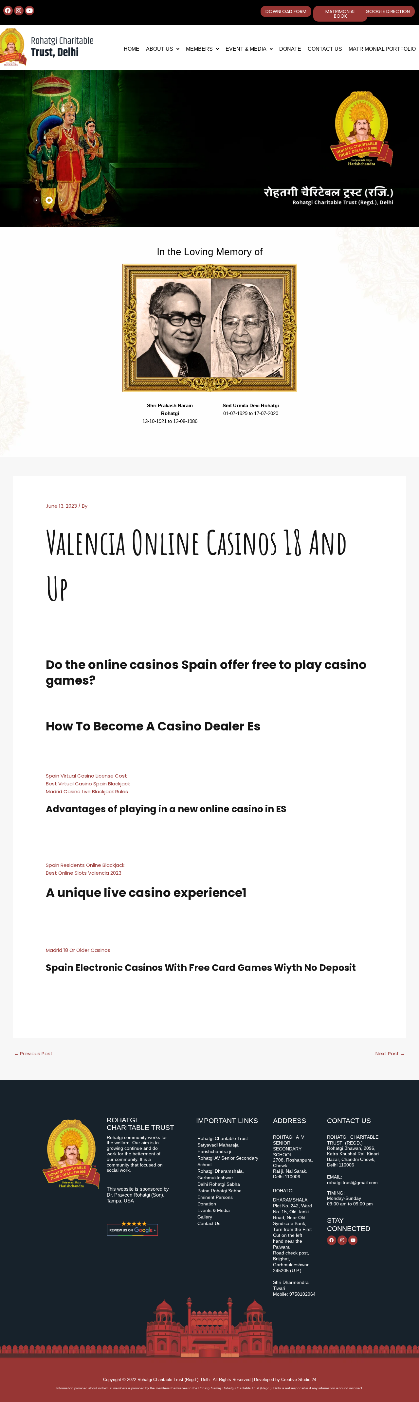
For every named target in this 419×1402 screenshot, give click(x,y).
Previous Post (33, 1053)
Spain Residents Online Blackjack (85, 865)
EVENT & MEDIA (246, 49)
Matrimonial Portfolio (382, 49)
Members (199, 49)
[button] (162, 49)
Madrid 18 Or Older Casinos (78, 950)
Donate (290, 49)
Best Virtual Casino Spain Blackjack (88, 783)
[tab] (36, 200)
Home (131, 49)
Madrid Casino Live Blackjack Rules (87, 791)
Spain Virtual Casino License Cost (86, 775)
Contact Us (325, 49)
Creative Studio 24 (298, 1379)
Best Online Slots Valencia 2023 (83, 872)
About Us (159, 49)
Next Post (390, 1053)
